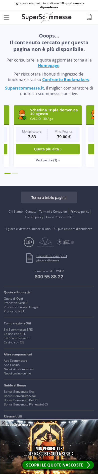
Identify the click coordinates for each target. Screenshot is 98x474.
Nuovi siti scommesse (19, 369)
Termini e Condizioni (53, 211)
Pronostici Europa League (21, 307)
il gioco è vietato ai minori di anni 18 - (49, 5)
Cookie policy (34, 217)
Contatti (30, 211)
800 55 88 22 (49, 276)
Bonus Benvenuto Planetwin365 (26, 404)
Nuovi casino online (17, 373)
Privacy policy (79, 211)
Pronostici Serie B (16, 303)
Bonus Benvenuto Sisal (20, 396)
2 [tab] (15, 173)
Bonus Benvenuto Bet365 (21, 400)
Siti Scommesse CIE (17, 338)
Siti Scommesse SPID (18, 329)
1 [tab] (8, 173)
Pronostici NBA (14, 311)
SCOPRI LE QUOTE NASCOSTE (54, 465)
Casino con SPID (15, 334)
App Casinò (12, 365)
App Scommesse (15, 360)
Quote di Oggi (13, 298)
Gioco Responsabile (59, 217)
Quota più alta (36, 149)
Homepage (48, 65)
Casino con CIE (14, 342)
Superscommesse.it (24, 88)
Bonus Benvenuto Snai (19, 391)
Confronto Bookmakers (65, 79)
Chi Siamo (16, 211)
